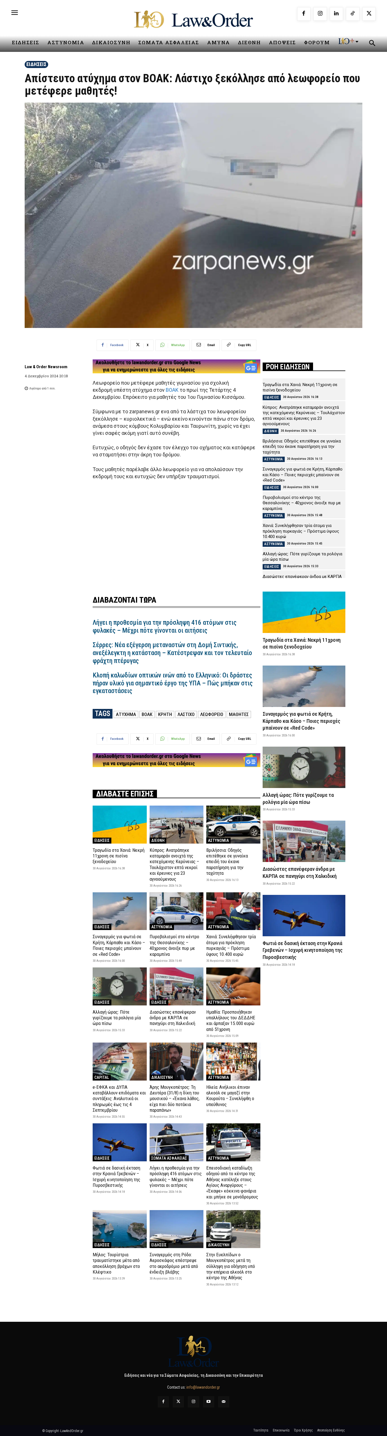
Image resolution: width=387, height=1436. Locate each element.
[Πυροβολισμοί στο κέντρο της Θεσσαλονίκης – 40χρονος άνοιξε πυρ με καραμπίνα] (177, 911)
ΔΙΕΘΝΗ (158, 840)
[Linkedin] (336, 14)
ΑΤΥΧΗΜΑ (126, 714)
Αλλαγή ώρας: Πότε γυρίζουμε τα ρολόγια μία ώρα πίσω (117, 1017)
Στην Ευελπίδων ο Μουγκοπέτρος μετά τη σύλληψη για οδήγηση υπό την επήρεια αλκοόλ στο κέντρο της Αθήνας (230, 1266)
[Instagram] (320, 14)
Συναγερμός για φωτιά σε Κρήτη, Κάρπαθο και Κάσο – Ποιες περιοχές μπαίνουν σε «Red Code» (119, 945)
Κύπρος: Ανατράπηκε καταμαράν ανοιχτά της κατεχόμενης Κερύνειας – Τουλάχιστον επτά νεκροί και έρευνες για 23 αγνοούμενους (174, 864)
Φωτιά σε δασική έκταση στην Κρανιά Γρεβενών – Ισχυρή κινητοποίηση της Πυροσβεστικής (116, 1176)
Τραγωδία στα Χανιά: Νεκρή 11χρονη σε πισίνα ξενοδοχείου (118, 856)
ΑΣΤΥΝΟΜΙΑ (218, 840)
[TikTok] (353, 14)
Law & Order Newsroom (46, 366)
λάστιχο (186, 714)
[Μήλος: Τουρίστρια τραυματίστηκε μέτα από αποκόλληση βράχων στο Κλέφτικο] (120, 1229)
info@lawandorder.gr (203, 1387)
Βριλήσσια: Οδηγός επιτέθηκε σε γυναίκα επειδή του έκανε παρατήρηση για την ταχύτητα (227, 861)
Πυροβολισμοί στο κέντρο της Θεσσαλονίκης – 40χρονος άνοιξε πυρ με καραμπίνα (174, 945)
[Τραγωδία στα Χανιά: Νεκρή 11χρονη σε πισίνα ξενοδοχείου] (120, 824)
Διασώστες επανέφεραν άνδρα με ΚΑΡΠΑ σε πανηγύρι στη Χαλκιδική (173, 1017)
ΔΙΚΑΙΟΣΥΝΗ (162, 1077)
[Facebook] (304, 14)
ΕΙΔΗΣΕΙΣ (36, 64)
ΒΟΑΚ (173, 390)
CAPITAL (101, 1077)
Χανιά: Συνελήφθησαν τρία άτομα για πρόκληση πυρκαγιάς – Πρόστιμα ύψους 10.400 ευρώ (231, 945)
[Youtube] (208, 1401)
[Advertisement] (176, 534)
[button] (372, 44)
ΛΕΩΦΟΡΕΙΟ (211, 714)
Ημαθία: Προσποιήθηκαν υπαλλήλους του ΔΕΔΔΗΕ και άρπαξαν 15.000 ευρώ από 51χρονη (230, 1020)
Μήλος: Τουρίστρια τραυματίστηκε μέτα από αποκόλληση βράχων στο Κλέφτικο (116, 1263)
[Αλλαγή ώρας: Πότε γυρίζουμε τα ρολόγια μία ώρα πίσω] (120, 986)
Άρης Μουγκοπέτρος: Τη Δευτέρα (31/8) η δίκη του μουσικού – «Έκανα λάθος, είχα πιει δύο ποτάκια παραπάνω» (174, 1098)
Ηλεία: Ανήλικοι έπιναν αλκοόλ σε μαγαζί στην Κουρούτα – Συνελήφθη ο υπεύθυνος (230, 1095)
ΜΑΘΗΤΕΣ (239, 714)
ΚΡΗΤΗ (165, 714)
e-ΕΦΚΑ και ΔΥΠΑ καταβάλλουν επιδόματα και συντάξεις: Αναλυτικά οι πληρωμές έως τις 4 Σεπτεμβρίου (119, 1098)
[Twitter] (178, 1401)
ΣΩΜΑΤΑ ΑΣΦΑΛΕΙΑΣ (169, 1158)
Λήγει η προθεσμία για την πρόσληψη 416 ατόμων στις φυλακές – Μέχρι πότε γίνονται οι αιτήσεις (165, 626)
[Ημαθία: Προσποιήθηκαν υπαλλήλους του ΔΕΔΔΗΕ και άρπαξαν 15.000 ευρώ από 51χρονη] (233, 986)
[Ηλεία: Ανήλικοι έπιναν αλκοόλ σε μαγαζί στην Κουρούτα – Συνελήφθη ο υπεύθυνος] (233, 1061)
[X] (369, 14)
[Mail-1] (223, 1401)
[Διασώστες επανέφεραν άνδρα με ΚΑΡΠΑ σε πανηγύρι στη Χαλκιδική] (177, 986)
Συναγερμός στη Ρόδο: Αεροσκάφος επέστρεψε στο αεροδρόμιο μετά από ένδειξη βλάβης (174, 1263)
